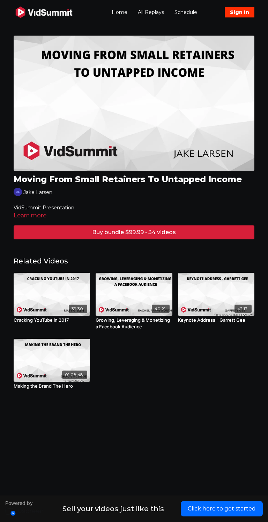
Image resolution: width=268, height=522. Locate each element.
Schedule (185, 12)
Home (119, 12)
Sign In (239, 12)
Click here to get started (222, 508)
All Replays (151, 12)
